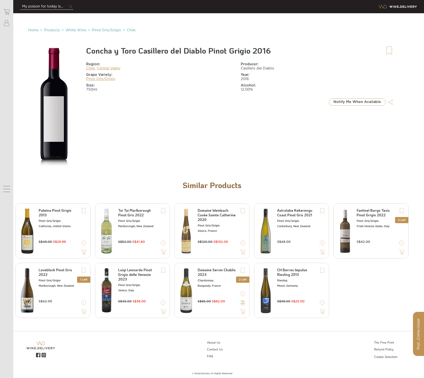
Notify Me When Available (357, 102)
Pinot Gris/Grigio (106, 30)
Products (52, 30)
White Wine (76, 30)
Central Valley (108, 68)
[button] (54, 106)
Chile (131, 30)
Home (33, 30)
